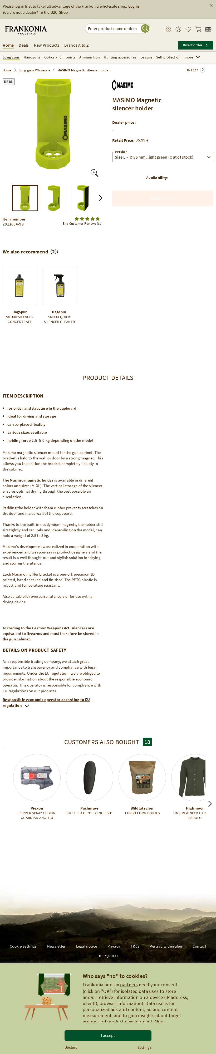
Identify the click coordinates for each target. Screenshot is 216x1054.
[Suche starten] (145, 28)
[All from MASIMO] (122, 84)
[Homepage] (37, 30)
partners (129, 985)
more (189, 57)
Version (121, 151)
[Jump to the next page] (202, 70)
